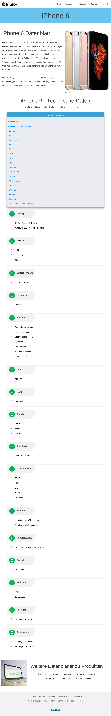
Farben (12, 135)
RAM (11, 158)
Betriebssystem (15, 140)
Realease (12, 194)
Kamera (12, 176)
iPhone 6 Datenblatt (16, 121)
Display (12, 131)
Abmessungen (14, 181)
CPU (11, 154)
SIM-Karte (13, 167)
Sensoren (12, 149)
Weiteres (12, 190)
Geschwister (14, 199)
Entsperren (13, 145)
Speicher (12, 163)
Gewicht (12, 185)
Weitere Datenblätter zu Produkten (22, 204)
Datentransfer (14, 172)
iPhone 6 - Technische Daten (19, 126)
